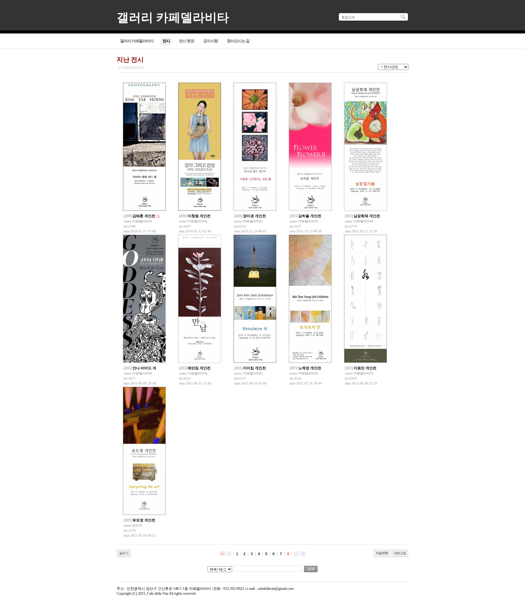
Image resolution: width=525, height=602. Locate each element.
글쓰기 (123, 553)
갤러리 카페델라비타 (173, 17)
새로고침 (400, 553)
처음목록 (382, 553)
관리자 (137, 525)
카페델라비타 (142, 221)
